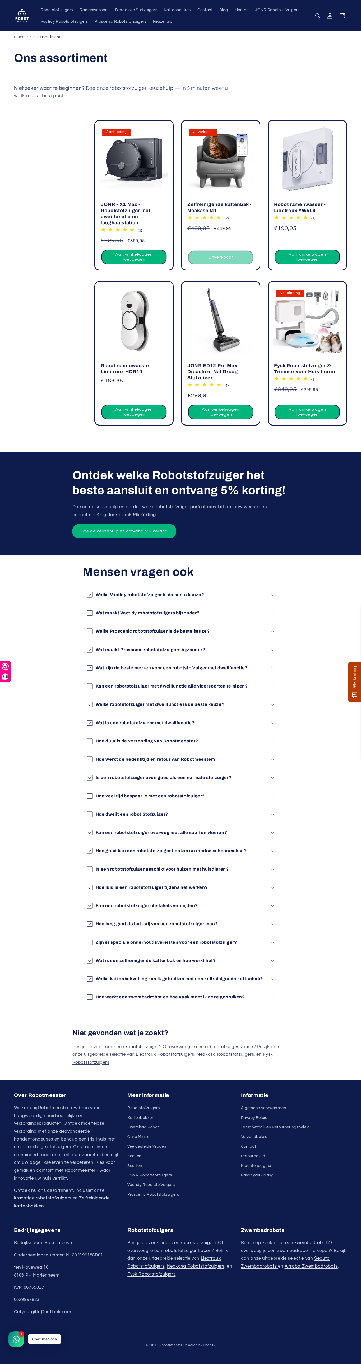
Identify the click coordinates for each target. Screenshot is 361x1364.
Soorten (134, 1166)
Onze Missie (138, 1137)
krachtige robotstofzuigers (42, 1198)
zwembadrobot (310, 1242)
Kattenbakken (140, 1118)
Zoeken (134, 1156)
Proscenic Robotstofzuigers (153, 1195)
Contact (248, 1146)
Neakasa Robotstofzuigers (225, 1054)
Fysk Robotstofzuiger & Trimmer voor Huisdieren (304, 368)
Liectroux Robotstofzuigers (165, 1054)
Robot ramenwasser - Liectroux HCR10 (126, 368)
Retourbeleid (253, 1156)
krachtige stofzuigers (48, 1147)
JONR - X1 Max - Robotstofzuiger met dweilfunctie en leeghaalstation (126, 213)
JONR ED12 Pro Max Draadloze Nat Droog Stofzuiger (212, 371)
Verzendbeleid (254, 1137)
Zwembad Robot (143, 1127)
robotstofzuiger (142, 1046)
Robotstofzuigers (143, 1108)
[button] (318, 16)
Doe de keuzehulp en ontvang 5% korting (124, 531)
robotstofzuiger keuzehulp (141, 88)
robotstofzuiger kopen (229, 1046)
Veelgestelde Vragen (146, 1146)
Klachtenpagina (256, 1166)
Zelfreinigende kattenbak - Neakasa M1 (219, 207)
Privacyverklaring (257, 1175)
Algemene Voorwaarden (263, 1108)
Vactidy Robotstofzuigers (151, 1185)
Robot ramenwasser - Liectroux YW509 (300, 207)
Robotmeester (170, 1345)
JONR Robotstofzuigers (149, 1175)
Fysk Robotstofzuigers (151, 1274)
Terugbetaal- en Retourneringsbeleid (275, 1127)
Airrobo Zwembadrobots (311, 1266)
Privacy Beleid (254, 1118)
